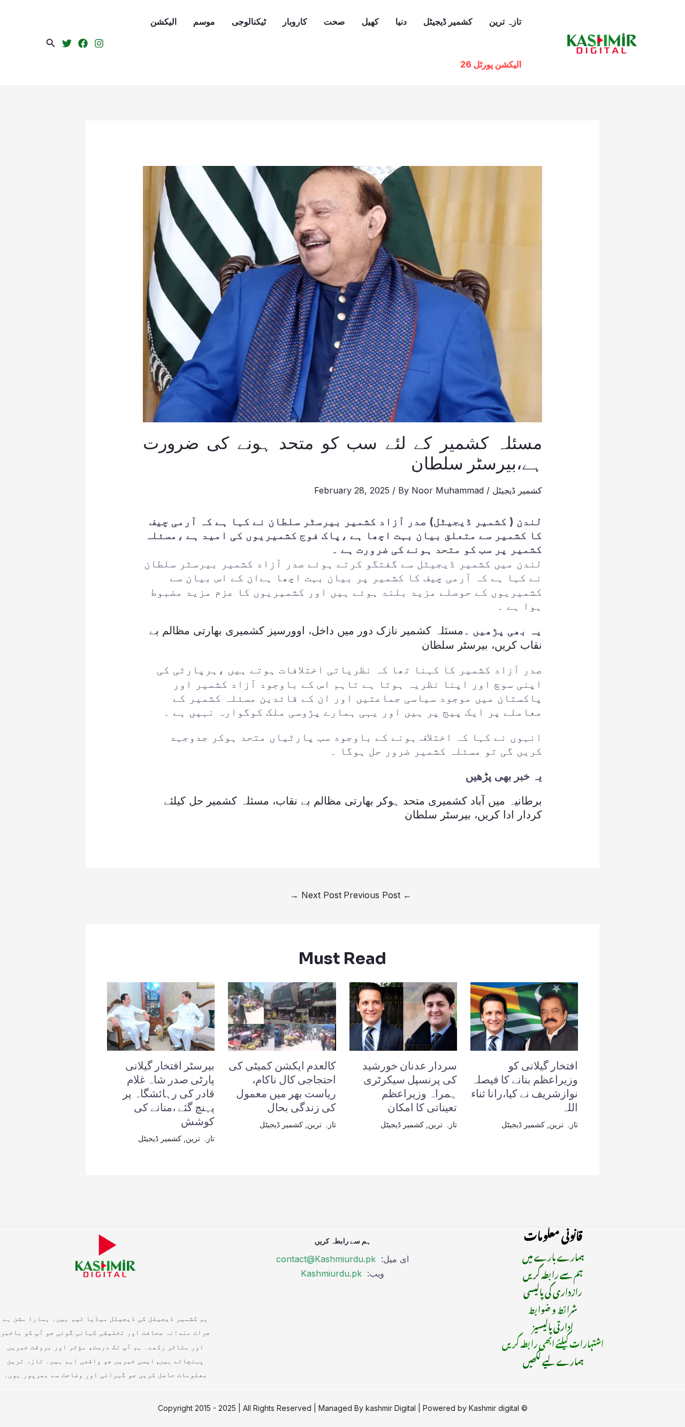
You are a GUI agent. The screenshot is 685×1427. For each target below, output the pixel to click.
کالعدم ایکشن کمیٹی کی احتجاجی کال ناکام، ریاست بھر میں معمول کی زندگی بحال (282, 1086)
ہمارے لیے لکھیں (553, 1360)
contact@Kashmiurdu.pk (326, 1259)
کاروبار (295, 21)
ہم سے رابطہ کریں (553, 1273)
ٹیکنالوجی (249, 21)
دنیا (401, 21)
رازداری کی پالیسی (552, 1290)
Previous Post (378, 895)
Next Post (315, 895)
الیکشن (163, 21)
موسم (204, 21)
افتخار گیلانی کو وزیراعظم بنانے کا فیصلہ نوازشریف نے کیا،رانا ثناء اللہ (524, 1086)
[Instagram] (99, 43)
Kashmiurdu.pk (331, 1273)
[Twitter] (67, 43)
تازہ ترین (505, 21)
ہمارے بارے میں (553, 1255)
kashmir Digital (391, 1408)
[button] (51, 43)
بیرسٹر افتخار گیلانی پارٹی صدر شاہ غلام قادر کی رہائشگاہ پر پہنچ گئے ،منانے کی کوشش (169, 1093)
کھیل (370, 21)
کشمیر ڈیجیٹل (448, 21)
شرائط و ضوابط (552, 1308)
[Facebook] (83, 43)
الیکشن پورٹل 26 (490, 64)
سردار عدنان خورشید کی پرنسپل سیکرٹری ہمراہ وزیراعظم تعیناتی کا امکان (409, 1086)
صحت (334, 21)
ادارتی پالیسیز (552, 1325)
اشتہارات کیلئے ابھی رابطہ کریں (553, 1342)
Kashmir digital (494, 1408)
